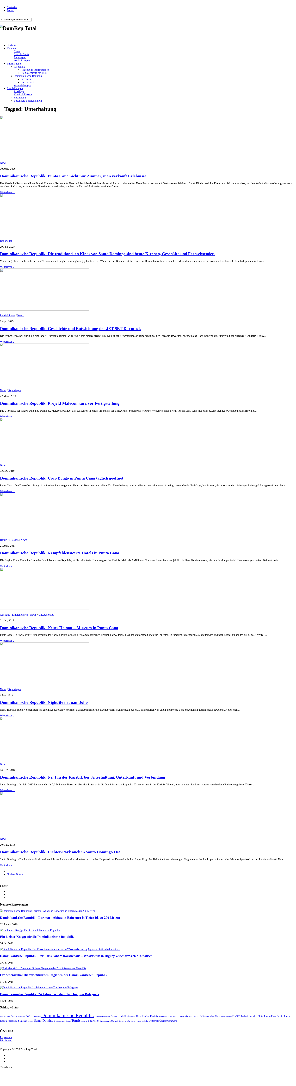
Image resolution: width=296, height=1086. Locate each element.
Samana (22, 1021)
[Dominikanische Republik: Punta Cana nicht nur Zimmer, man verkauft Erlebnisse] (44, 157)
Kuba (191, 1016)
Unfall (121, 1021)
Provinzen (26, 79)
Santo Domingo (44, 1020)
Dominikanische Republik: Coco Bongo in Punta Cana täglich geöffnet (61, 478)
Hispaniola (19, 66)
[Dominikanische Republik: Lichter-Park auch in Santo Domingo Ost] (44, 833)
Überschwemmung (168, 1021)
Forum (10, 10)
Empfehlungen (15, 88)
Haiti (121, 1016)
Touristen (93, 1020)
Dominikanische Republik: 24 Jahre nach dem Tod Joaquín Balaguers (49, 994)
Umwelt (114, 1021)
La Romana (204, 1016)
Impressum (6, 1037)
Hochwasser (129, 1016)
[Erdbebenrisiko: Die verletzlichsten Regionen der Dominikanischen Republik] (43, 968)
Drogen (98, 1016)
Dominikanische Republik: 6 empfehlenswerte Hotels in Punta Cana (59, 553)
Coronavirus (36, 1016)
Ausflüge (19, 91)
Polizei (244, 1016)
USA (127, 1020)
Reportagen (20, 57)
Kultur (196, 1016)
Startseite (12, 7)
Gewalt (114, 1016)
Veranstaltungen (22, 85)
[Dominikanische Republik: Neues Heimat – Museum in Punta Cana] (44, 608)
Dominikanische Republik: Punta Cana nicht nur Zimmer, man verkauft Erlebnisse (73, 176)
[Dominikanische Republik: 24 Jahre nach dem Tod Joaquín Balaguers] (39, 987)
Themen (11, 48)
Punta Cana (283, 1016)
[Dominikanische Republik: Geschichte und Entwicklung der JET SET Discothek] (44, 309)
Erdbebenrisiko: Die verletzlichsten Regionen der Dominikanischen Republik (53, 975)
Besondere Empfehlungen (28, 100)
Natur (217, 1016)
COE (28, 1016)
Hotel (138, 1016)
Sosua (68, 1021)
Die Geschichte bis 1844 (34, 72)
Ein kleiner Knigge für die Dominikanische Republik (37, 936)
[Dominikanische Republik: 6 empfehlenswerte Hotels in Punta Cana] (44, 534)
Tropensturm (105, 1021)
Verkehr (145, 1021)
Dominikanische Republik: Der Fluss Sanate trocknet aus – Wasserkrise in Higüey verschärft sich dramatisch (76, 956)
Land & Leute (21, 54)
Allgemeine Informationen (35, 69)
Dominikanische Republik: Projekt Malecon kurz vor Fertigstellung (59, 403)
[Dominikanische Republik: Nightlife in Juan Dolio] (44, 683)
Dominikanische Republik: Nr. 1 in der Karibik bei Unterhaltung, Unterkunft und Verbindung (82, 777)
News (17, 51)
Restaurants (20, 97)
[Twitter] (8, 897)
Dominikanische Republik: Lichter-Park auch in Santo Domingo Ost (60, 852)
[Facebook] (8, 891)
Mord (212, 1016)
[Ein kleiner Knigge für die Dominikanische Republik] (30, 930)
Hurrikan (145, 1016)
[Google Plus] (8, 894)
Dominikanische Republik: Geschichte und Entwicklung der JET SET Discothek (70, 328)
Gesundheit (105, 1016)
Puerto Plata (255, 1016)
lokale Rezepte (22, 60)
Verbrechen (136, 1021)
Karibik (154, 1016)
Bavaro (14, 1016)
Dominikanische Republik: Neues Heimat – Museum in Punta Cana (59, 628)
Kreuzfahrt (184, 1016)
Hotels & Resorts (23, 94)
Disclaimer (6, 1040)
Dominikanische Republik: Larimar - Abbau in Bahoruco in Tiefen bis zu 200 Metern (60, 917)
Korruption (174, 1016)
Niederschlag (225, 1016)
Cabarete (21, 1016)
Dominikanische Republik (28, 75)
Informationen (14, 63)
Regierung (12, 1021)
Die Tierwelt (27, 82)
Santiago (29, 1021)
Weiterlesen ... (7, 192)
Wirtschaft (154, 1021)
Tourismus (79, 1020)
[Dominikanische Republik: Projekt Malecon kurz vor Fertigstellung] (44, 384)
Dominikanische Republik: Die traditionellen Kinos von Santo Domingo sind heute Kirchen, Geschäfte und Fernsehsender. (107, 254)
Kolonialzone (164, 1016)
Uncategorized (46, 614)
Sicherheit (60, 1021)
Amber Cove (5, 1016)
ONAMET (235, 1016)
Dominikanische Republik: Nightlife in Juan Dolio (44, 702)
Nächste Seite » (15, 874)
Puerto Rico (270, 1016)
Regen (3, 1020)
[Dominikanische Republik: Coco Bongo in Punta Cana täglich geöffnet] (44, 459)
